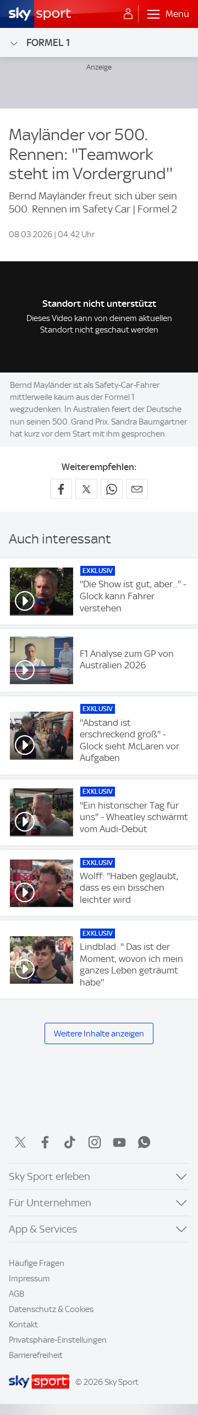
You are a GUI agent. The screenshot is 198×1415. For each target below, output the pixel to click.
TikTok (69, 1142)
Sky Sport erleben (49, 1176)
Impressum (29, 1279)
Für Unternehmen (50, 1202)
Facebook (45, 1142)
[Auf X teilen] (86, 489)
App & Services (43, 1229)
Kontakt (23, 1325)
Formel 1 (48, 42)
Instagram (94, 1142)
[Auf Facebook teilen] (61, 489)
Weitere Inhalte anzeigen (99, 1034)
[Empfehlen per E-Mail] (137, 489)
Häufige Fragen (36, 1263)
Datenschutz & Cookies (51, 1309)
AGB (16, 1294)
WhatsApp (144, 1142)
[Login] (128, 14)
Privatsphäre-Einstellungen (58, 1340)
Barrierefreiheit (36, 1355)
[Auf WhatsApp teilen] (112, 489)
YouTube (119, 1142)
